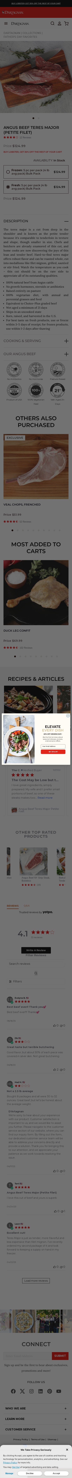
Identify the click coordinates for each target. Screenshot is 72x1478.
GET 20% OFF (53, 752)
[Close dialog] (68, 715)
